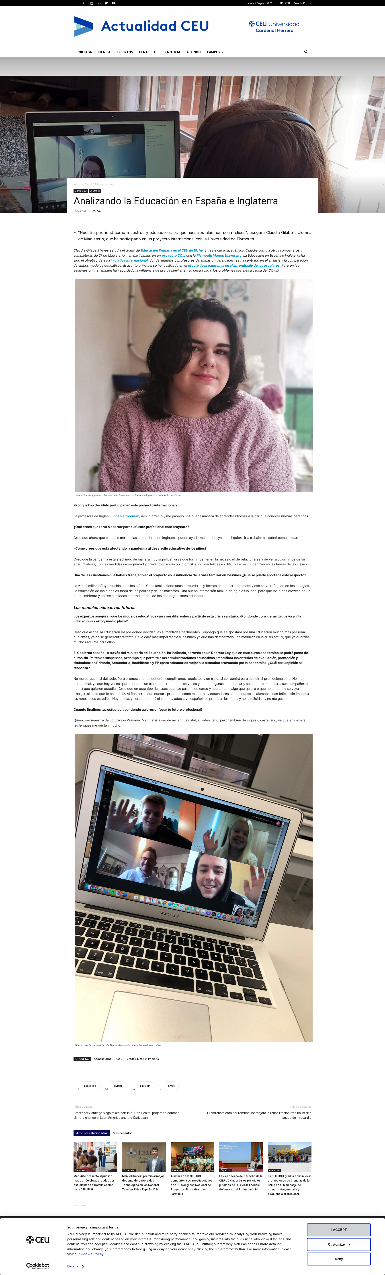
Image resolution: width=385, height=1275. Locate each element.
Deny (339, 1259)
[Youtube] (113, 3)
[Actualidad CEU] (192, 26)
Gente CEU (147, 52)
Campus (213, 52)
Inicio (77, 184)
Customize (336, 1244)
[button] (306, 52)
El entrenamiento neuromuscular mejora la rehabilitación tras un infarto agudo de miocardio (259, 1115)
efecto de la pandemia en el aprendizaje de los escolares (234, 265)
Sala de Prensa (302, 3)
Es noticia (171, 52)
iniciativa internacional (129, 260)
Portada (84, 52)
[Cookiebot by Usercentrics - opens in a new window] (37, 1266)
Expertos (125, 52)
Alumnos (95, 190)
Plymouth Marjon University (219, 255)
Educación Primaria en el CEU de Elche (172, 250)
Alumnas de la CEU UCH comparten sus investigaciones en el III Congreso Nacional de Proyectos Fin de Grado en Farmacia (191, 1185)
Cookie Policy (92, 1254)
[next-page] (83, 1203)
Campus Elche (102, 1058)
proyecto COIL (173, 255)
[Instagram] (91, 3)
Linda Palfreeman (125, 516)
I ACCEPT (339, 1230)
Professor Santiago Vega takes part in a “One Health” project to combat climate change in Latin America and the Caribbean (126, 1115)
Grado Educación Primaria (143, 1058)
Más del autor (122, 1133)
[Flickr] (84, 3)
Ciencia (104, 52)
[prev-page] (76, 1203)
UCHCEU (285, 3)
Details (72, 1266)
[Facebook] (77, 3)
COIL (119, 1058)
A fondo (193, 52)
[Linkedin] (99, 3)
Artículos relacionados (91, 1133)
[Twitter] (106, 3)
